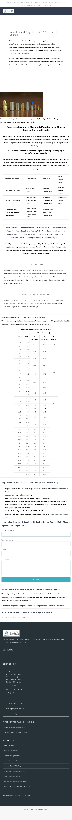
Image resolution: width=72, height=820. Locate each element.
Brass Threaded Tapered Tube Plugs (14, 776)
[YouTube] (36, 655)
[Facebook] (26, 655)
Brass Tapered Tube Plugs (11, 750)
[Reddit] (45, 655)
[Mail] (31, 655)
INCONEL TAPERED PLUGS (12, 190)
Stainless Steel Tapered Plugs (12, 756)
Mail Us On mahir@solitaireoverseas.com (54, 2)
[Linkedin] (43, 655)
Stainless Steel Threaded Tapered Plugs (15, 781)
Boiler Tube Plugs (9, 745)
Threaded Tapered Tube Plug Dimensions (15, 732)
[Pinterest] (38, 655)
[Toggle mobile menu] (68, 11)
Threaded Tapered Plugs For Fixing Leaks (15, 714)
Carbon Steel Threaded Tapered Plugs (14, 771)
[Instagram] (28, 655)
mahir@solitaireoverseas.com (16, 617)
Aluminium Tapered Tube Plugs (12, 766)
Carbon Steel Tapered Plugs (12, 761)
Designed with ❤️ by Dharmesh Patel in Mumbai (16, 795)
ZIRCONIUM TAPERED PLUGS (13, 200)
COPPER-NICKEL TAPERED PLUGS (62, 200)
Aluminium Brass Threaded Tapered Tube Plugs (17, 786)
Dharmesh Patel (39, 809)
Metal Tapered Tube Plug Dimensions (14, 727)
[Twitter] (33, 655)
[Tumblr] (40, 655)
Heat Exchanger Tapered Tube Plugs (14, 709)
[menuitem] (23, 5)
